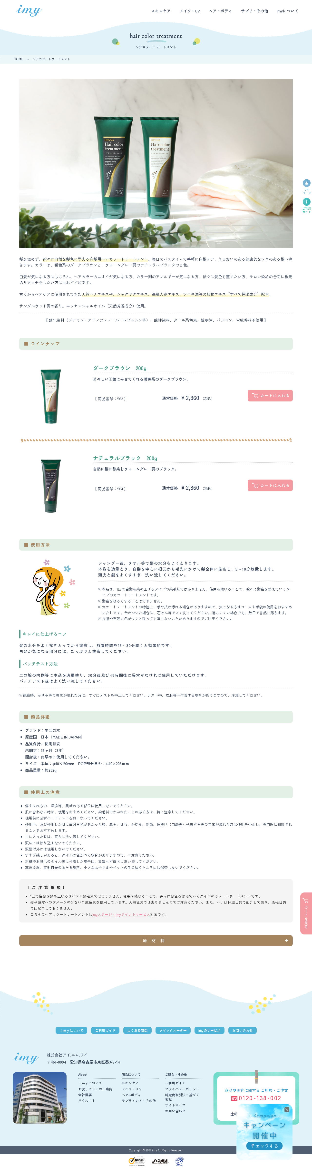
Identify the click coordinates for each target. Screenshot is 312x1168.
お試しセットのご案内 (95, 1088)
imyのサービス (209, 1030)
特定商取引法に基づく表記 (182, 1097)
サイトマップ (175, 1105)
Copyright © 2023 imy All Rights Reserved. (156, 1150)
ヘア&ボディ (131, 1094)
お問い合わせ (242, 1030)
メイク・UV (189, 11)
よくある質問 (137, 1030)
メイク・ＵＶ (132, 1088)
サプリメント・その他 (139, 1100)
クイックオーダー (173, 1030)
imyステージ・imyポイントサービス (121, 914)
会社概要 (85, 1094)
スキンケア (161, 11)
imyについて (287, 11)
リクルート (86, 1100)
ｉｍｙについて (71, 1030)
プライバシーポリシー (182, 1088)
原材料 (156, 940)
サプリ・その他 (254, 11)
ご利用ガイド (105, 1030)
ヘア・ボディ (220, 11)
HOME (18, 59)
